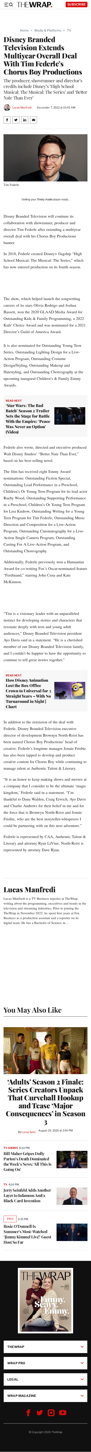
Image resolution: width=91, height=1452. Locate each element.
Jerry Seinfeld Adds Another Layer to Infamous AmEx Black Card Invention (27, 1195)
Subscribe (76, 4)
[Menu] (8, 4)
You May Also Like (33, 1009)
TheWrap (15, 1347)
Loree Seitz (29, 1132)
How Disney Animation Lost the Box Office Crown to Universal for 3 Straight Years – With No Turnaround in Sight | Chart (28, 693)
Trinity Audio (45, 199)
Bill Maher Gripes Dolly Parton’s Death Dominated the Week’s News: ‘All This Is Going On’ (27, 1161)
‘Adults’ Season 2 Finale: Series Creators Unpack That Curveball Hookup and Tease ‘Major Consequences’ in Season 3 (45, 1101)
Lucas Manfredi (22, 107)
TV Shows (11, 1148)
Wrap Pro (16, 1363)
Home (24, 30)
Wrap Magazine (21, 1396)
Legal (12, 1379)
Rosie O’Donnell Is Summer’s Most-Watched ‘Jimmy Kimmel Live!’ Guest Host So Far (27, 1234)
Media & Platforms (47, 30)
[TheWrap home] (34, 4)
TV (69, 30)
